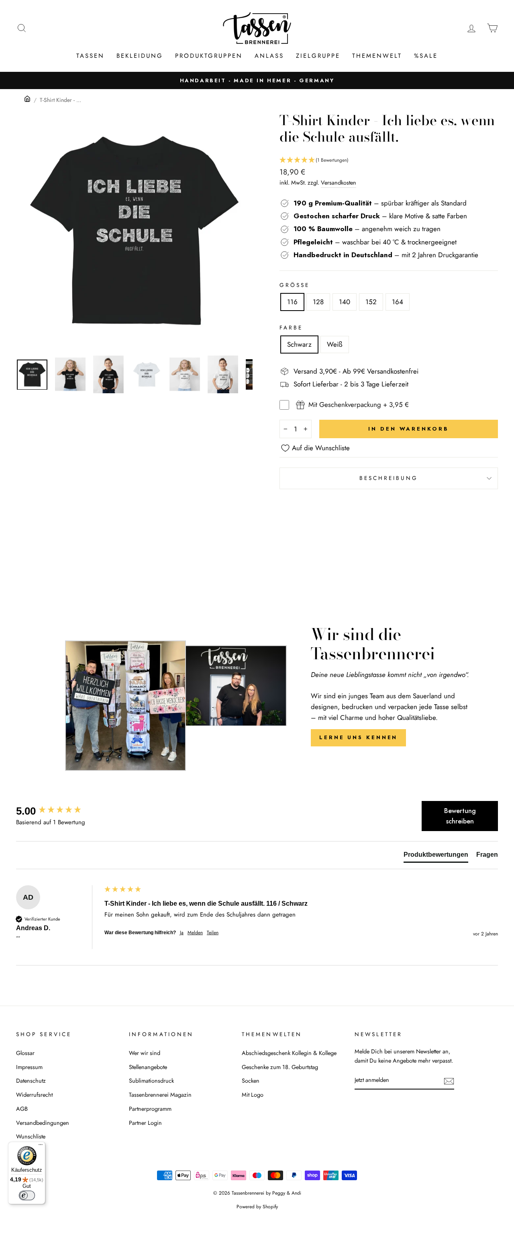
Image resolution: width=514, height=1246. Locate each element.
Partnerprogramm (150, 1109)
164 (397, 302)
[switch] (27, 1195)
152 (371, 302)
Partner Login (145, 1123)
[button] (388, 160)
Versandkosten (338, 183)
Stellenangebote (148, 1067)
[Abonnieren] (449, 1080)
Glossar (25, 1053)
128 (318, 302)
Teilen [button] (212, 932)
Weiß (335, 344)
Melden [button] (195, 932)
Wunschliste (30, 1136)
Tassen (90, 55)
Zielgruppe (318, 55)
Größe (294, 285)
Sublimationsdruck (151, 1081)
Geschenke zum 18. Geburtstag (280, 1067)
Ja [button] (182, 932)
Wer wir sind (144, 1053)
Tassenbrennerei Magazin (160, 1095)
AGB (22, 1109)
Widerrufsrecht (34, 1095)
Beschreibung (388, 478)
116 (292, 302)
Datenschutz (31, 1081)
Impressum (29, 1067)
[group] (58, 811)
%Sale (426, 55)
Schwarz (299, 344)
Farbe (291, 327)
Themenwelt (377, 55)
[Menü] (40, 1146)
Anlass (269, 55)
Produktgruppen (209, 55)
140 (344, 302)
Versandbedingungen (42, 1123)
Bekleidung (139, 55)
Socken (250, 1081)
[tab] (436, 856)
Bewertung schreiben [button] (460, 816)
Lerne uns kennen (358, 737)
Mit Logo (252, 1095)
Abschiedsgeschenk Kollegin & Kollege (289, 1053)
